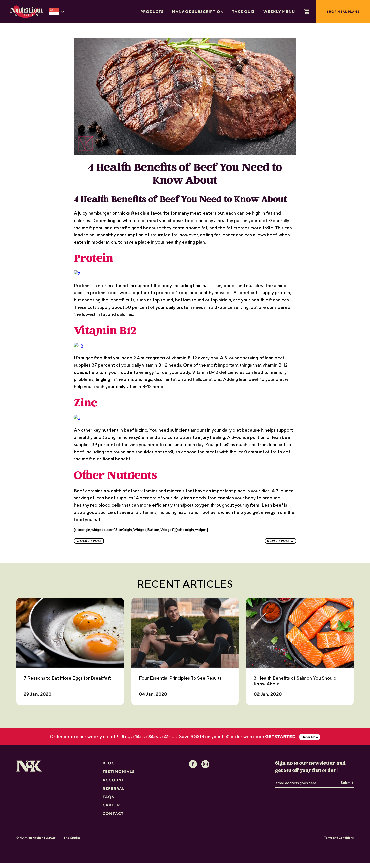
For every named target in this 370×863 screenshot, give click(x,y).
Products (152, 11)
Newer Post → (280, 541)
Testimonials (119, 771)
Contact (113, 813)
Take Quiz (243, 11)
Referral (114, 788)
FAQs (108, 797)
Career (111, 805)
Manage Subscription (198, 11)
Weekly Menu (279, 11)
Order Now (310, 737)
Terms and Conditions (339, 837)
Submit (347, 782)
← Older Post (89, 541)
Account (113, 780)
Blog (109, 763)
